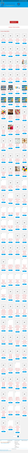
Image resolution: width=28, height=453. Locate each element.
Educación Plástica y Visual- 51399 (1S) (24, 187)
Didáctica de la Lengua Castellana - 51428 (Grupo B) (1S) (17, 282)
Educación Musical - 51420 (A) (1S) (17, 227)
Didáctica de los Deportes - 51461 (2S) (3, 398)
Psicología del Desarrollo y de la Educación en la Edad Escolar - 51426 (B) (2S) (17, 267)
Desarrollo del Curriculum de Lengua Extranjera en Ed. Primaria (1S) (24, 327)
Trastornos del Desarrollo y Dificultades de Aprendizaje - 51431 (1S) (10, 296)
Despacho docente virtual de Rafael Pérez (3, 79)
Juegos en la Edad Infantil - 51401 (3, 200)
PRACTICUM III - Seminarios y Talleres (17, 104)
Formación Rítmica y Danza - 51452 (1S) (24, 369)
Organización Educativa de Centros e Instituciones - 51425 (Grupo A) (24, 253)
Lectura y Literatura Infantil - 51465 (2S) (10, 427)
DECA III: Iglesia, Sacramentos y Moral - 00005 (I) (17, 173)
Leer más (3, 42)
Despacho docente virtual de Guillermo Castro (3, 40)
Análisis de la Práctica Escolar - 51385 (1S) (3, 160)
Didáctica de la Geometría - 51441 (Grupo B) (10, 341)
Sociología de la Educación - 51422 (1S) (17, 240)
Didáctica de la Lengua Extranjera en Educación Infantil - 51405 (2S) (24, 201)
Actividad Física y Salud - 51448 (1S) (24, 355)
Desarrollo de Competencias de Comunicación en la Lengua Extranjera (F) (10, 384)
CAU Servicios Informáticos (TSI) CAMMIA (3, 92)
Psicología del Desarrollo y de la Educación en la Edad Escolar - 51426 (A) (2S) (10, 267)
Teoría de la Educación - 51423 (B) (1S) (3, 252)
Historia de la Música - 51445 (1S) (3, 355)
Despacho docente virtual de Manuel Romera (10, 40)
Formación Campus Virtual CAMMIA (24, 79)
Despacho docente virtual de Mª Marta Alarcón (17, 53)
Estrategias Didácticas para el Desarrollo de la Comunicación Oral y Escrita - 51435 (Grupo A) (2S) (3, 312)
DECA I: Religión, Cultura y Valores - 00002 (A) (3, 227)
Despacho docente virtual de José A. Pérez (17, 79)
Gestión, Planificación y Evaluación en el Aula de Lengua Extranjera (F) (24, 384)
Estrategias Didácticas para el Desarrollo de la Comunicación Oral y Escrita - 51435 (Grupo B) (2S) (10, 312)
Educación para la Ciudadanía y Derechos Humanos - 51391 (3, 174)
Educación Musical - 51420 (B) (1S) (24, 227)
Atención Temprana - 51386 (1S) (10, 160)
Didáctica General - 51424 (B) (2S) (17, 252)
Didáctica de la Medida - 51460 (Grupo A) (10, 412)
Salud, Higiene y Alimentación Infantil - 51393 (10, 173)
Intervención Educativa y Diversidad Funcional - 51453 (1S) (3, 384)
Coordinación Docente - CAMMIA (3, 116)
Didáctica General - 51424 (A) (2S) (10, 252)
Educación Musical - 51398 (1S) (17, 187)
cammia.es (13, 22)
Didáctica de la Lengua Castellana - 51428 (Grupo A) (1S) (10, 282)
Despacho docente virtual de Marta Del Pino (3, 53)
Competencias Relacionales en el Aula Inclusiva (24, 398)
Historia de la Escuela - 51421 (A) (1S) (3, 240)
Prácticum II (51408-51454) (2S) (3, 104)
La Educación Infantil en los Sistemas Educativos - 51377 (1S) (25, 117)
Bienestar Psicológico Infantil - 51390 (24, 160)
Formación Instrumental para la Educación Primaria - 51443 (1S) (24, 342)
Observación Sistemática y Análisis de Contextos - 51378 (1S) (3, 132)
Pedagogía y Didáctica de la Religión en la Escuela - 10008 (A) (10, 399)
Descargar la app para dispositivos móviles (5, 450)
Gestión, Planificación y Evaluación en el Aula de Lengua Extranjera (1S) (3, 370)
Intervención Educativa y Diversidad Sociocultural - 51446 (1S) (10, 356)
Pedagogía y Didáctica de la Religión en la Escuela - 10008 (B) (17, 399)
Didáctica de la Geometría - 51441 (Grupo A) (3, 341)
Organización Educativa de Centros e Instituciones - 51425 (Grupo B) (3, 267)
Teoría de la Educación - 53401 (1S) (17, 145)
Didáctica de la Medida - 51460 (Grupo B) (17, 412)
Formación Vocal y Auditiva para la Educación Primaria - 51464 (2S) (3, 428)
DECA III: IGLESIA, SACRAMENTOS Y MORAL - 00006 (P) (10, 327)
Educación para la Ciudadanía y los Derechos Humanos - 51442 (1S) (17, 342)
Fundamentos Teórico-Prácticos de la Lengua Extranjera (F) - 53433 (3, 327)
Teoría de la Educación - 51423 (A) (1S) (24, 240)
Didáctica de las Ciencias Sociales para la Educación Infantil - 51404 (17, 201)
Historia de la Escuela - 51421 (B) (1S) (10, 240)
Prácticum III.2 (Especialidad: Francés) (24, 104)
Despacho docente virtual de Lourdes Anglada (24, 53)
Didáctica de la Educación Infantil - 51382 (24, 131)
